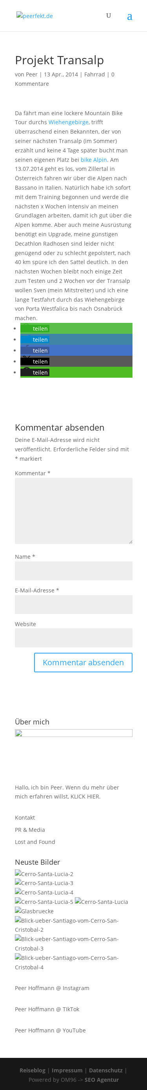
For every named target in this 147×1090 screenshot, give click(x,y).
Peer (32, 74)
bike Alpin (94, 159)
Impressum (67, 1070)
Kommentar (33, 473)
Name (25, 556)
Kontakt (25, 817)
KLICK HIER (85, 796)
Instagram (76, 988)
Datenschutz (106, 1070)
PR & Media (30, 829)
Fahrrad (94, 74)
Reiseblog (32, 1070)
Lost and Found (35, 842)
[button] (34, 328)
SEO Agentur (102, 1079)
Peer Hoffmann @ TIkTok (47, 1009)
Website (25, 624)
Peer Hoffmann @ (39, 988)
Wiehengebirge (69, 122)
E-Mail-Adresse (37, 590)
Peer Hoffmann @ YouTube (50, 1030)
